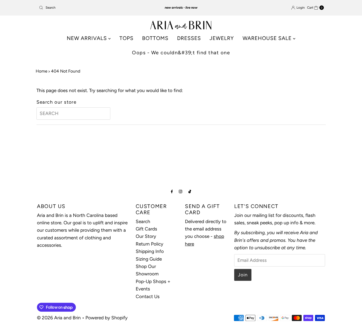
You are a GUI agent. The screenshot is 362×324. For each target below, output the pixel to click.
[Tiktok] (189, 191)
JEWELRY (222, 38)
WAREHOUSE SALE (268, 38)
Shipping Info (150, 251)
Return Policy (149, 244)
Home (41, 71)
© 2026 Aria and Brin (59, 318)
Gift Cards (146, 229)
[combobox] (83, 8)
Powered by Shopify (106, 318)
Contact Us (148, 296)
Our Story (146, 236)
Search (143, 221)
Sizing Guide (149, 259)
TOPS (126, 38)
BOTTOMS (155, 38)
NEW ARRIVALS (87, 38)
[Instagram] (180, 191)
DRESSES (189, 38)
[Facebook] (172, 191)
